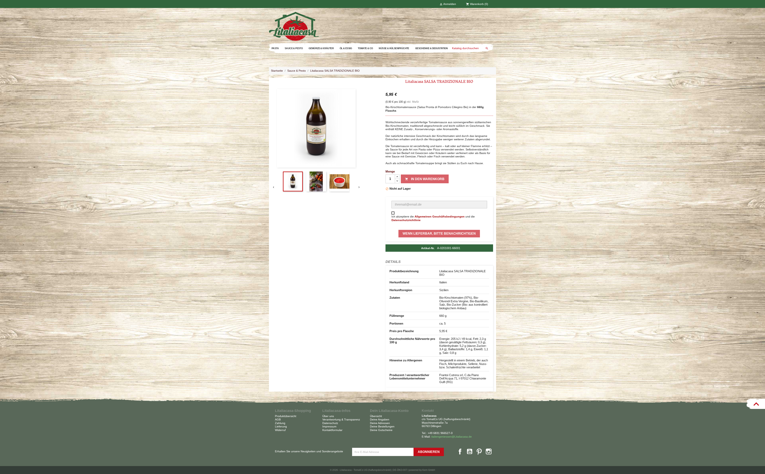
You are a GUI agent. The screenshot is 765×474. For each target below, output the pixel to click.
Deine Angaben (379, 419)
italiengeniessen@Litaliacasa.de (451, 436)
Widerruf (280, 430)
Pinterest (479, 451)
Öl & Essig (346, 48)
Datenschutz (330, 423)
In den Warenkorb (424, 179)
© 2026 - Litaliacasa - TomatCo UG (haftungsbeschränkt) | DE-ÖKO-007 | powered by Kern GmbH (382, 470)
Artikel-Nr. (427, 248)
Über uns (328, 416)
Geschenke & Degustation (431, 48)
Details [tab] (393, 262)
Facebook (460, 451)
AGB (278, 419)
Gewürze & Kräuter (321, 48)
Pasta (275, 48)
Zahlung (280, 423)
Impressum (329, 426)
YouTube (470, 451)
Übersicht (376, 416)
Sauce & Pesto (294, 48)
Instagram (489, 451)
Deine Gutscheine (381, 430)
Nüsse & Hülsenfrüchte (394, 48)
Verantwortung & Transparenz (341, 419)
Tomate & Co (365, 48)
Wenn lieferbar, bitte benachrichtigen (439, 233)
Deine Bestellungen (382, 426)
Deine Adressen (380, 423)
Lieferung (281, 426)
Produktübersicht (285, 416)
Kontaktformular (332, 430)
